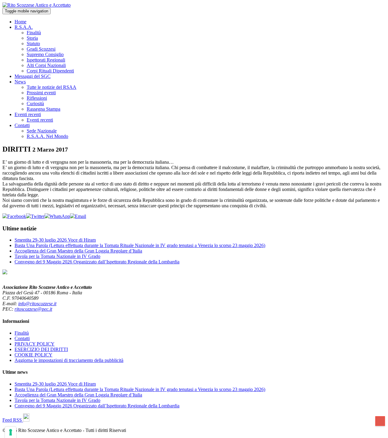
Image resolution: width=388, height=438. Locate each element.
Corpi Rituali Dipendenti (50, 70)
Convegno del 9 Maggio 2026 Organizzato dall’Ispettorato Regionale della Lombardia (97, 261)
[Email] (78, 216)
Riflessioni (37, 98)
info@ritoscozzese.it (37, 303)
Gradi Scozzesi (41, 49)
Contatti (22, 125)
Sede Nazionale (42, 130)
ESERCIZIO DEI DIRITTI (41, 349)
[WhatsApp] (57, 216)
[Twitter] (35, 216)
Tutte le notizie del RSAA (51, 87)
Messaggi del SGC (33, 76)
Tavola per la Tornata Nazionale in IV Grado (57, 256)
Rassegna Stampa (43, 109)
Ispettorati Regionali (46, 59)
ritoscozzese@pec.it (33, 309)
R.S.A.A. (24, 27)
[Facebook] (14, 216)
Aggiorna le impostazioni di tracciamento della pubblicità (69, 360)
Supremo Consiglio (45, 54)
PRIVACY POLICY (35, 343)
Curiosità (35, 103)
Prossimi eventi (41, 92)
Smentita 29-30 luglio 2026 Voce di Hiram (55, 239)
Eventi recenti (28, 114)
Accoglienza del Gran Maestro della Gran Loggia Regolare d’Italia (78, 250)
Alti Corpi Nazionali (46, 65)
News (20, 81)
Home (20, 21)
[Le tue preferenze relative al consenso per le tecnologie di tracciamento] (10, 432)
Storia (32, 38)
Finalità (34, 32)
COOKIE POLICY (33, 354)
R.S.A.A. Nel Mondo (47, 136)
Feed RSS (12, 420)
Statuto (33, 43)
